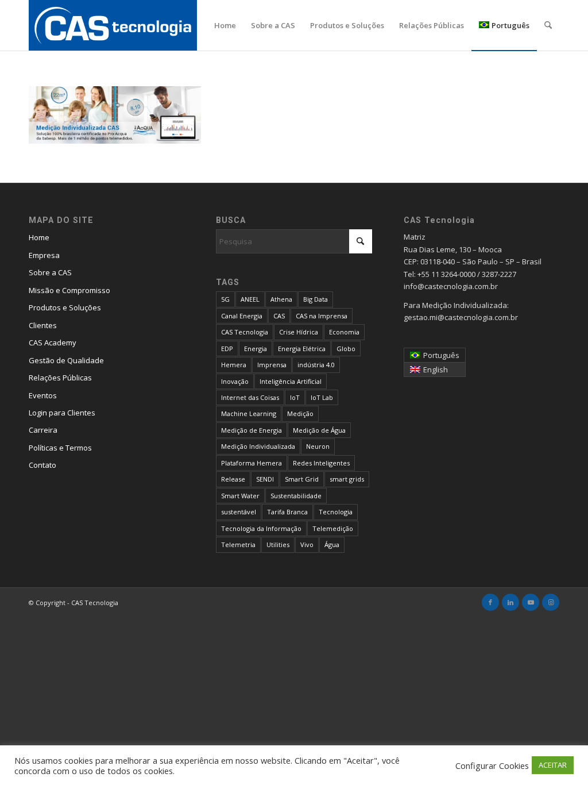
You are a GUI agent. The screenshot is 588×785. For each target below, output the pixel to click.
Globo (345, 348)
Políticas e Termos (60, 447)
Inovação (235, 381)
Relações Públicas (60, 377)
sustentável (238, 511)
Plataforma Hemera (251, 463)
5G (225, 299)
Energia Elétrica (302, 348)
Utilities (277, 544)
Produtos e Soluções (65, 307)
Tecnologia (336, 511)
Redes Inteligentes (321, 463)
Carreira (43, 430)
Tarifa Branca (287, 511)
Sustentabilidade (296, 495)
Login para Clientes (62, 412)
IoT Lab (322, 397)
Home (39, 237)
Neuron (318, 446)
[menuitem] (225, 25)
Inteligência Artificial (291, 381)
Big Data (315, 299)
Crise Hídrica (298, 332)
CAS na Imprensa (321, 315)
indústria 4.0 (316, 364)
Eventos (43, 395)
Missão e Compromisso (69, 290)
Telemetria (238, 544)
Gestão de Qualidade (66, 360)
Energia (255, 348)
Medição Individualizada (258, 446)
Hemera (233, 364)
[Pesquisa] (548, 25)
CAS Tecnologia (244, 332)
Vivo (307, 544)
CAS (279, 315)
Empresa (44, 255)
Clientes (43, 325)
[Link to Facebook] (490, 602)
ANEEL (250, 299)
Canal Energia (241, 315)
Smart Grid (302, 479)
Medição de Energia (251, 430)
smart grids (347, 479)
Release (233, 479)
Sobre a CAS (50, 272)
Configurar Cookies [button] (492, 765)
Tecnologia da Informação (261, 528)
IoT (295, 397)
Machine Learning (248, 413)
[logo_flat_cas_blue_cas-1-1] (113, 25)
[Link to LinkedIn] (510, 602)
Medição (300, 413)
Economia (344, 332)
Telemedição (332, 528)
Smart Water (240, 495)
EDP (227, 348)
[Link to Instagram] (550, 602)
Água (331, 544)
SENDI (265, 479)
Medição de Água (319, 430)
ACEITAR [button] (553, 765)
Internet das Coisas (250, 397)
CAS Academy (52, 342)
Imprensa (272, 364)
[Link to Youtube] (530, 602)
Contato (42, 465)
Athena (281, 299)
